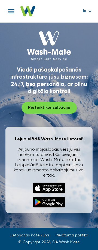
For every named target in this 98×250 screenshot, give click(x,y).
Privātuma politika (72, 235)
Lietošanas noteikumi (29, 235)
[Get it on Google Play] (49, 202)
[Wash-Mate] (27, 11)
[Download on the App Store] (49, 188)
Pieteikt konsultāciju (49, 108)
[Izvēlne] (11, 11)
